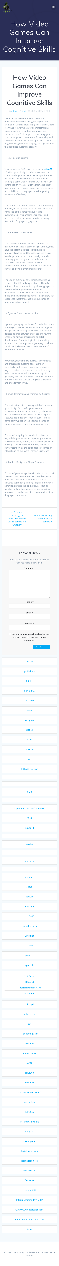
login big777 (29, 690)
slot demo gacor (29, 1033)
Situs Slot (29, 935)
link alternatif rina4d (29, 1121)
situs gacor (29, 1141)
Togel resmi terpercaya (29, 987)
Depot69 (29, 981)
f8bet (29, 818)
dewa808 (29, 1072)
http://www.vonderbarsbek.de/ (29, 1209)
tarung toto (29, 1131)
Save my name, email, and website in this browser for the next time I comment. (31, 637)
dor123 (29, 661)
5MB (29, 791)
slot (29, 759)
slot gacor (29, 700)
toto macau (29, 877)
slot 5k (29, 729)
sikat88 (48, 169)
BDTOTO (29, 860)
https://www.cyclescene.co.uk (29, 1219)
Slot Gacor (29, 976)
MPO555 (29, 1111)
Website (29, 623)
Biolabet (29, 844)
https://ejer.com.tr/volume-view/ (29, 808)
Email (29, 612)
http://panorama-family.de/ (29, 1199)
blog (24, 111)
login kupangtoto (29, 1151)
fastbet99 (29, 1180)
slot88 (29, 886)
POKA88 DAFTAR (29, 768)
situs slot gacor (29, 926)
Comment (30, 568)
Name (30, 601)
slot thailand (30, 1102)
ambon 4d (29, 1082)
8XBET (29, 680)
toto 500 (29, 906)
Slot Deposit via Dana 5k (29, 1092)
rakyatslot (29, 749)
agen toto (29, 965)
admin (14, 111)
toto (29, 1229)
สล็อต (29, 710)
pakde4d (29, 827)
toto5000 (29, 916)
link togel (29, 1004)
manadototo (29, 1053)
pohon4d (29, 1043)
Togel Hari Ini (29, 1170)
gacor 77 (29, 955)
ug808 (29, 1063)
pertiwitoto (29, 671)
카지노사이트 (29, 1190)
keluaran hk (29, 1014)
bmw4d (29, 739)
